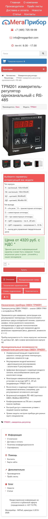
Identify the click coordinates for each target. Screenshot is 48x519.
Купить (24, 269)
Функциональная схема (29, 279)
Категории (8, 69)
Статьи (10, 491)
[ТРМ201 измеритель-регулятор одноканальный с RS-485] (24, 134)
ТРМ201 (7, 422)
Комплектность (32, 291)
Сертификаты (13, 447)
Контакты (11, 459)
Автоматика (10, 75)
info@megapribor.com (25, 37)
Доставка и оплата (15, 441)
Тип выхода (9, 204)
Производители (13, 473)
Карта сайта (12, 462)
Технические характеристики (15, 285)
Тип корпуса (9, 184)
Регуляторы (8, 78)
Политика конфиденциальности (20, 444)
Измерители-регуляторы (27, 75)
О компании (12, 438)
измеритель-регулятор (21, 422)
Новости (10, 488)
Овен (17, 107)
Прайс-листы (12, 476)
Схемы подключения (12, 291)
